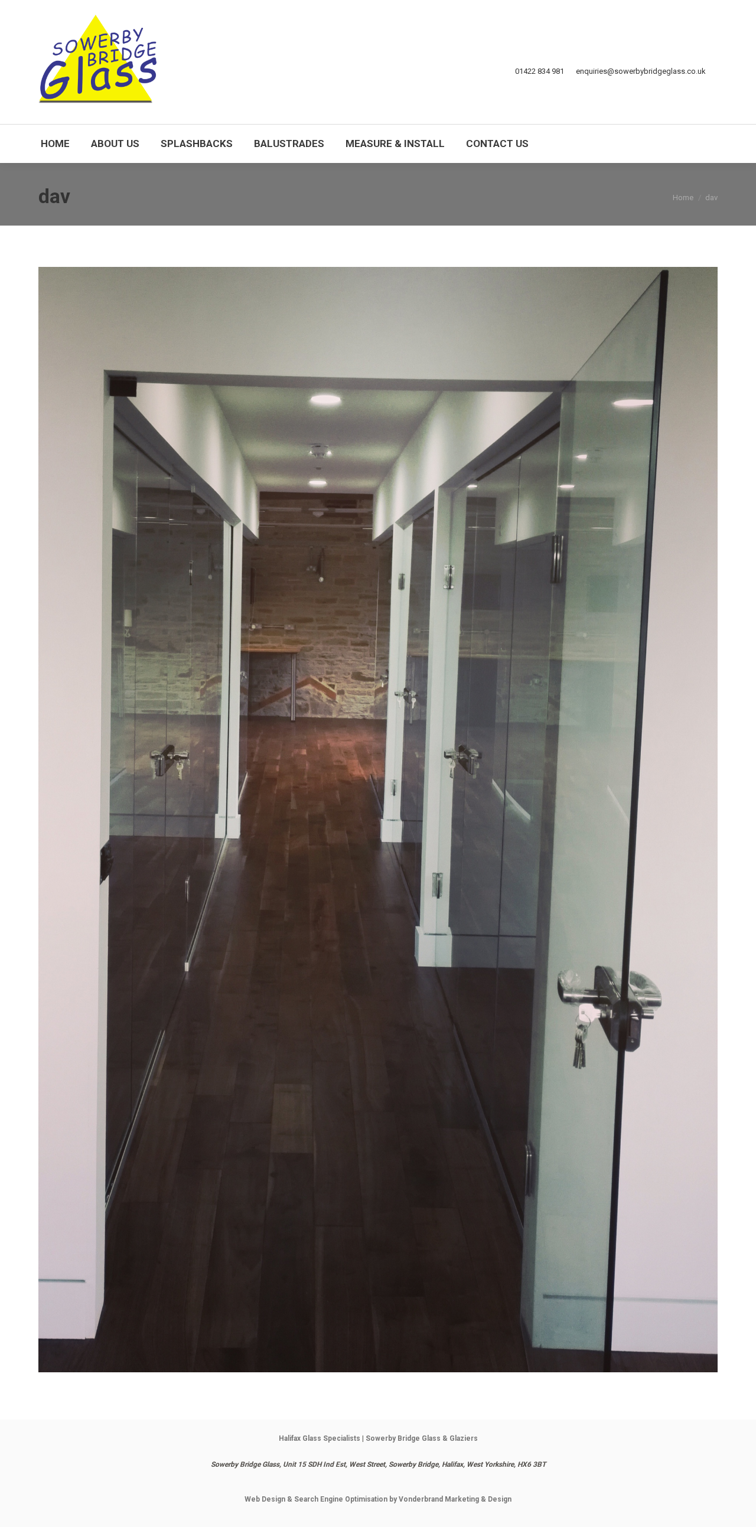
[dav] (378, 819)
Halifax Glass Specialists (319, 1438)
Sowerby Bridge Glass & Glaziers (422, 1438)
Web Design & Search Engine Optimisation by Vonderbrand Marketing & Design (378, 1499)
